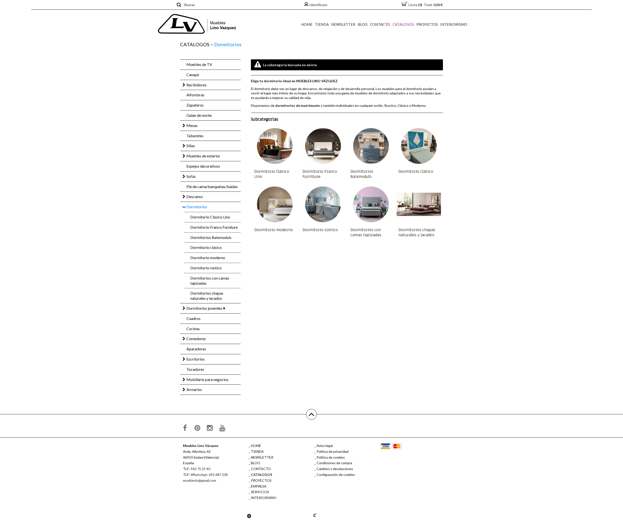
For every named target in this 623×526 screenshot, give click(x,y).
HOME (306, 24)
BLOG (362, 24)
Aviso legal (325, 446)
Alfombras (195, 94)
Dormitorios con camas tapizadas (209, 280)
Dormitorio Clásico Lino (210, 217)
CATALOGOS (403, 24)
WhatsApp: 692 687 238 (209, 474)
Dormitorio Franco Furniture (214, 227)
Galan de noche (199, 115)
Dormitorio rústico (206, 267)
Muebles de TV (199, 64)
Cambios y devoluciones (335, 469)
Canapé (192, 74)
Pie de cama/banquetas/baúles (212, 186)
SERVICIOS (260, 492)
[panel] (249, 515)
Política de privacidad (332, 451)
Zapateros (195, 105)
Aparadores (196, 348)
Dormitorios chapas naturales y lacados (206, 295)
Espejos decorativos (203, 166)
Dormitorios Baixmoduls (210, 237)
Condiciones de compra (334, 463)
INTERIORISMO (453, 24)
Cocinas (193, 328)
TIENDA (322, 24)
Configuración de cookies (336, 474)
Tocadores (195, 369)
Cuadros (193, 318)
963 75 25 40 (200, 469)
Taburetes (194, 135)
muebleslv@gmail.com (199, 480)
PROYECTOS (427, 24)
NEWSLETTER (343, 24)
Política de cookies (331, 457)
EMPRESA (258, 486)
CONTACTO (380, 24)
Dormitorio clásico (206, 247)
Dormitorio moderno (207, 257)
